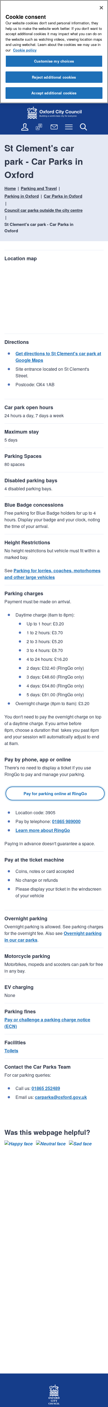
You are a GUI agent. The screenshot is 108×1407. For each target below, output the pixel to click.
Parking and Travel (39, 188)
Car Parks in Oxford (63, 196)
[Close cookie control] (101, 8)
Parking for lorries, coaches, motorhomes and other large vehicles (52, 573)
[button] (18, 1143)
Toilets (11, 1050)
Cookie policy (25, 50)
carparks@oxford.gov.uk (61, 1097)
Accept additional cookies (53, 93)
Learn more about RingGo (43, 830)
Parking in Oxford (21, 196)
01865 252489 (46, 1088)
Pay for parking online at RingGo (55, 793)
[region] (54, 51)
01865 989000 (66, 821)
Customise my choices (54, 61)
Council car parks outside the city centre (43, 210)
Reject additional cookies (54, 77)
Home (10, 188)
